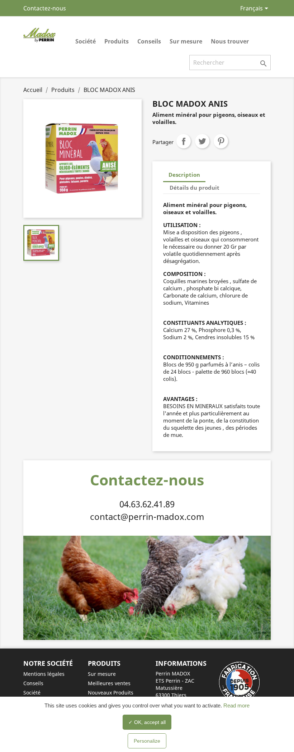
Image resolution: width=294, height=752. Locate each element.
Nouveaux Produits (110, 692)
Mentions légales (44, 673)
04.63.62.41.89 (147, 504)
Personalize (147, 741)
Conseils (149, 41)
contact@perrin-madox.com (147, 516)
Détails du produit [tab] (194, 187)
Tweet (202, 141)
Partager (183, 141)
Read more (236, 705)
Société (85, 41)
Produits (116, 41)
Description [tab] (184, 174)
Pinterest (221, 141)
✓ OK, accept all (147, 722)
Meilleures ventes (109, 683)
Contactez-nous (44, 8)
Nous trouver (230, 41)
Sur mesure (186, 41)
